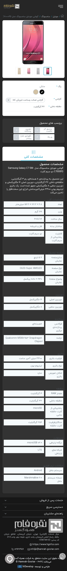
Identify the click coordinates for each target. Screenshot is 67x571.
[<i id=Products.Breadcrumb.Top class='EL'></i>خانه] (62, 16)
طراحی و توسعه (36, 566)
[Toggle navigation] (60, 6)
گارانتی (58, 99)
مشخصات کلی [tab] (33, 157)
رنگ (59, 86)
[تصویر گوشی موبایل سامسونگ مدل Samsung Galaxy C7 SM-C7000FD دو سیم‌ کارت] (33, 42)
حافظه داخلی (55, 106)
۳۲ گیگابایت (39, 106)
